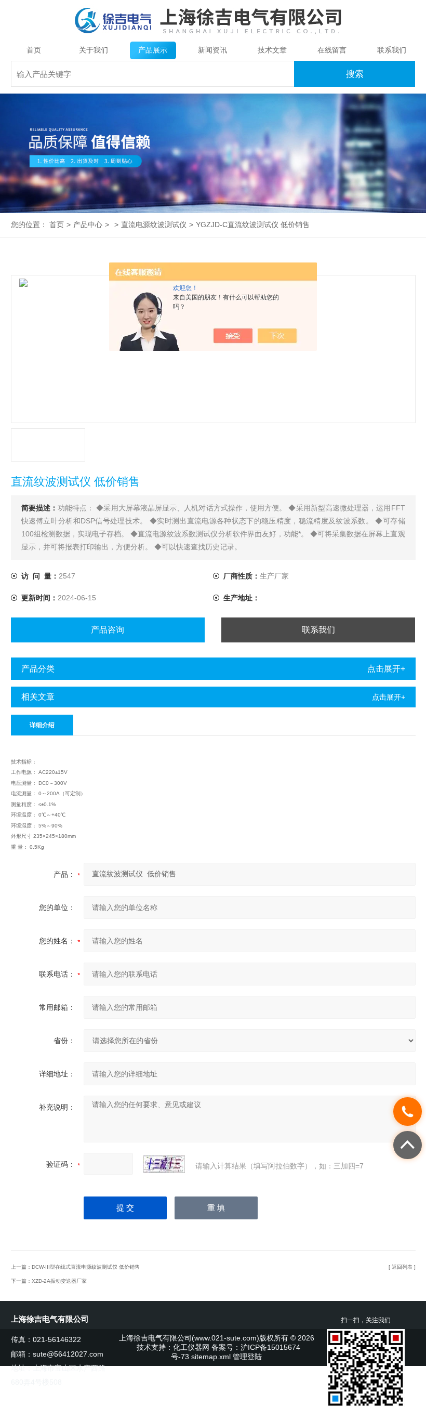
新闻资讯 (212, 50)
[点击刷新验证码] (164, 1164)
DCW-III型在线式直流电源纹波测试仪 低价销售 (86, 1267)
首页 (33, 50)
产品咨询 (107, 629)
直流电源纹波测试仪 (154, 225)
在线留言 (332, 50)
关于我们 (93, 50)
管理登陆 (247, 1357)
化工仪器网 (191, 1347)
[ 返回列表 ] (402, 1267)
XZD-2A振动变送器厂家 (59, 1281)
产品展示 (152, 50)
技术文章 (272, 50)
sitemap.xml (211, 1357)
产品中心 (87, 225)
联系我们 (391, 50)
